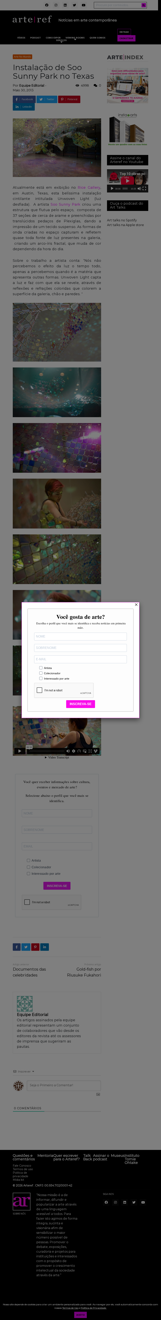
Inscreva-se (80, 704)
